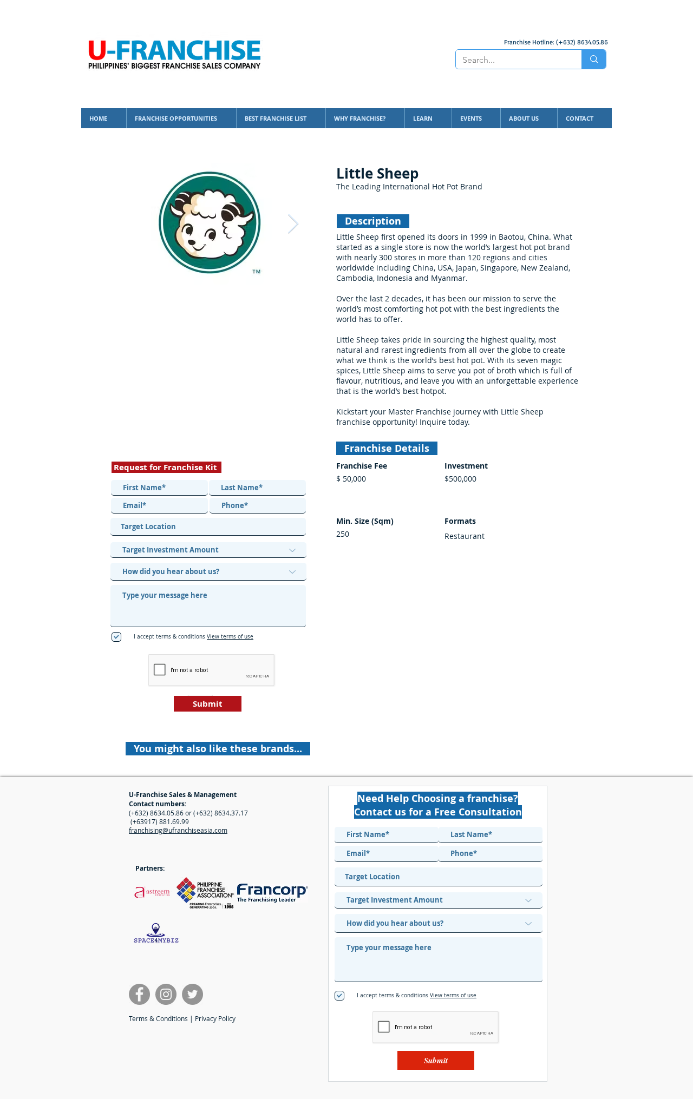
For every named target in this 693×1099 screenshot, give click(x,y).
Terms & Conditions (158, 1018)
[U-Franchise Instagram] (165, 994)
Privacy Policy (215, 1018)
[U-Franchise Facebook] (139, 994)
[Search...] (593, 59)
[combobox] (208, 527)
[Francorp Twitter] (192, 994)
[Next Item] (293, 224)
